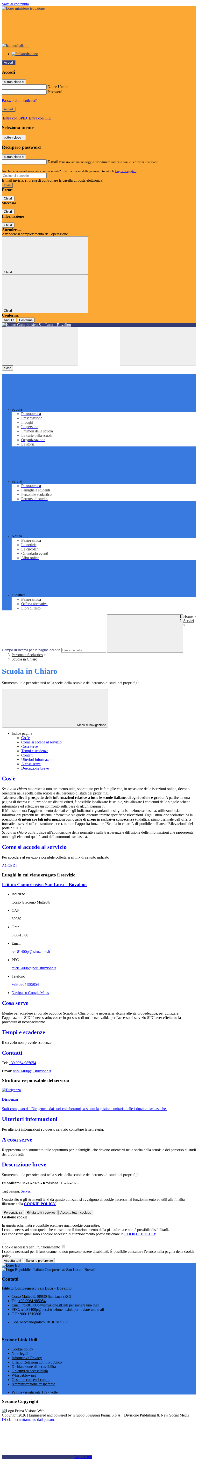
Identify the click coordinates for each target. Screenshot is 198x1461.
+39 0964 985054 (25, 984)
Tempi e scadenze (34, 751)
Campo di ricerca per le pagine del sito (31, 650)
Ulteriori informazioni (37, 759)
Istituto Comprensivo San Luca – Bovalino (44, 884)
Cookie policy (22, 1349)
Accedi (9, 62)
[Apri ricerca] (158, 346)
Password (55, 92)
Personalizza (13, 1212)
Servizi (188, 621)
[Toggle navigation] (40, 346)
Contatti (27, 755)
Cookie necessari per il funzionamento (31, 1247)
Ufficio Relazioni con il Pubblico (37, 1362)
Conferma (26, 320)
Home (188, 616)
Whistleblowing (24, 1375)
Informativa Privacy (27, 1358)
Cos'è (25, 738)
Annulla (9, 320)
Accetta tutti (75, 1212)
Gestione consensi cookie (31, 1380)
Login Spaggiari (125, 171)
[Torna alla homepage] (99, 325)
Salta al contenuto (15, 4)
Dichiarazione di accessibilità (34, 1367)
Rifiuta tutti (41, 1212)
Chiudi (8, 198)
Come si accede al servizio (41, 742)
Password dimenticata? (19, 100)
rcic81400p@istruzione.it (31, 951)
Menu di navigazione (91, 725)
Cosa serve (29, 746)
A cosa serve (31, 764)
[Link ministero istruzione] (23, 8)
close (7, 368)
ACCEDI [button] (9, 865)
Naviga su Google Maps (30, 993)
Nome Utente (58, 87)
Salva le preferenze (39, 1260)
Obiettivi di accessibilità (30, 1371)
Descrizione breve (35, 768)
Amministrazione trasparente (33, 1384)
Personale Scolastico (27, 655)
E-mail (53, 162)
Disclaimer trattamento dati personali (29, 1419)
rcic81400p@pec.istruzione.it (34, 968)
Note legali (20, 1353)
